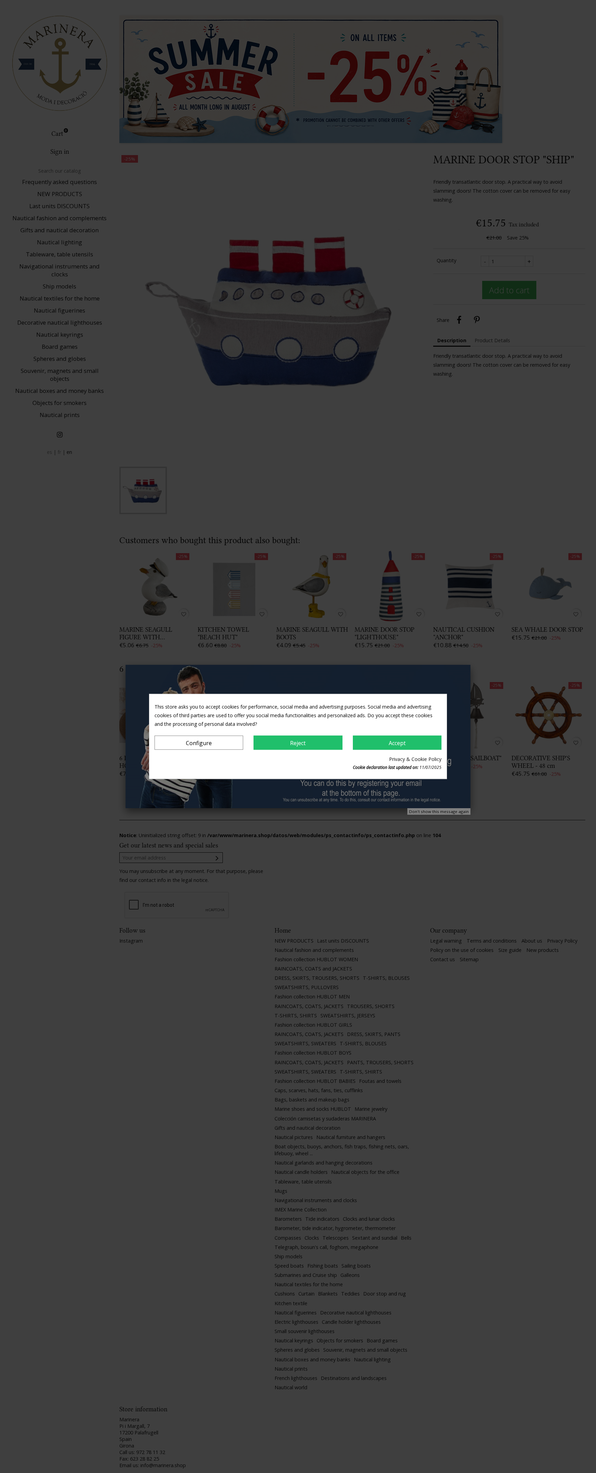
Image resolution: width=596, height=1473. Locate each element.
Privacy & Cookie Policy (415, 759)
